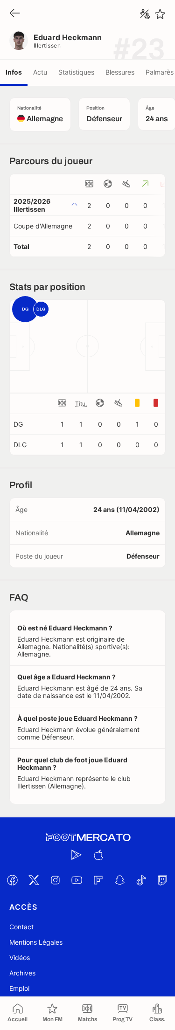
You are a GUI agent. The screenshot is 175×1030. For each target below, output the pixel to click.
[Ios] (98, 855)
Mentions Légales (36, 942)
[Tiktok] (141, 880)
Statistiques (76, 72)
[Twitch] (163, 880)
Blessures (119, 72)
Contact (21, 927)
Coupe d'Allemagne (43, 226)
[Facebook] (13, 880)
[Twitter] (34, 880)
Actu (40, 72)
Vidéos (19, 957)
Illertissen (47, 45)
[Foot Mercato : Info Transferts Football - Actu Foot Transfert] (88, 837)
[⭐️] (160, 14)
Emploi (19, 988)
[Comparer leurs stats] (145, 14)
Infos (14, 72)
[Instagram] (56, 880)
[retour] (15, 13)
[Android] (77, 855)
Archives (22, 973)
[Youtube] (77, 880)
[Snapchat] (120, 880)
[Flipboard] (98, 880)
